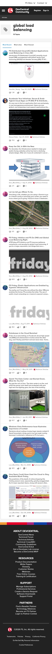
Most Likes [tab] (18, 45)
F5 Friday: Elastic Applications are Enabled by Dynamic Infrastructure (28, 286)
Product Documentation (26, 562)
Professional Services (26, 589)
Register (37, 10)
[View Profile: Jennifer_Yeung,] (5, 53)
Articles (4, 17)
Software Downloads (26, 594)
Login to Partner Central (26, 614)
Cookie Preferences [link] (26, 645)
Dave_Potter (13, 137)
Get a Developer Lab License (26, 549)
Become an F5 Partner (26, 611)
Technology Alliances (26, 609)
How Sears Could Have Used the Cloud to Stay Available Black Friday (29, 475)
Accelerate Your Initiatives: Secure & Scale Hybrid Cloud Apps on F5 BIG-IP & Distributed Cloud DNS (28, 100)
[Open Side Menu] (3, 10)
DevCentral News (26, 535)
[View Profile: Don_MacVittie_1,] (5, 148)
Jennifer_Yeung (14, 89)
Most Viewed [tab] (29, 45)
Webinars (26, 571)
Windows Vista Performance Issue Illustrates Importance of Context (27, 427)
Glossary (26, 567)
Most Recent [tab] (7, 45)
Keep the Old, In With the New (21, 146)
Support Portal (26, 596)
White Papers (26, 564)
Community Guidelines (26, 544)
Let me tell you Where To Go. (21, 192)
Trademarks (11, 637)
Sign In (46, 10)
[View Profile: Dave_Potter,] (5, 100)
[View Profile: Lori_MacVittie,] (5, 287)
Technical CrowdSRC (26, 542)
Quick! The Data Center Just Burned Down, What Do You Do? (27, 380)
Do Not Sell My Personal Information (26, 640)
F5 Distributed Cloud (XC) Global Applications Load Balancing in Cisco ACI (28, 52)
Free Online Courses (26, 574)
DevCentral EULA (26, 547)
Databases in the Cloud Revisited (23, 333)
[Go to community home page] (18, 10)
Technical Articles (26, 539)
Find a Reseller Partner (26, 606)
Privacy (27, 637)
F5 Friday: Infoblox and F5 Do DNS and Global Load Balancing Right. (29, 239)
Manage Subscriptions (26, 586)
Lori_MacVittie (14, 324)
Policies (20, 637)
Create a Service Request (26, 591)
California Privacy (38, 637)
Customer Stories (26, 569)
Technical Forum (26, 537)
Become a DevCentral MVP (26, 552)
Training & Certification (26, 576)
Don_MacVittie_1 (15, 183)
